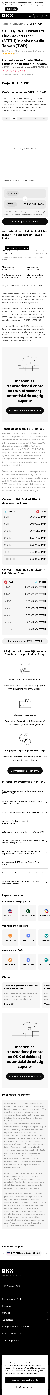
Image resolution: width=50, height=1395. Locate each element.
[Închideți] (44, 1359)
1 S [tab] (21, 119)
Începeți (8, 1004)
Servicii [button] (6, 1312)
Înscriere (37, 16)
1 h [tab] (6, 119)
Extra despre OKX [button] (12, 1299)
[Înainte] (46, 1253)
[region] (25, 1375)
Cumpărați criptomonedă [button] (16, 1326)
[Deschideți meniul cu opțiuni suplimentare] (46, 16)
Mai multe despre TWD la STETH (25, 641)
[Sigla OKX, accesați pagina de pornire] (7, 16)
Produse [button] (6, 1305)
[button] (29, 15)
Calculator (18, 24)
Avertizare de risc (21, 1159)
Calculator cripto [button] (11, 1333)
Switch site (11, 9)
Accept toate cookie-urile (25, 1380)
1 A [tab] (36, 119)
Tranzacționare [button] (10, 1340)
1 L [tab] (29, 119)
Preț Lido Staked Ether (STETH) (29, 285)
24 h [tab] (13, 119)
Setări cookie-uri (24, 1387)
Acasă (5, 24)
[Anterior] (3, 1253)
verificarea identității (24, 721)
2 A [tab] (44, 119)
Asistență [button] (7, 1319)
